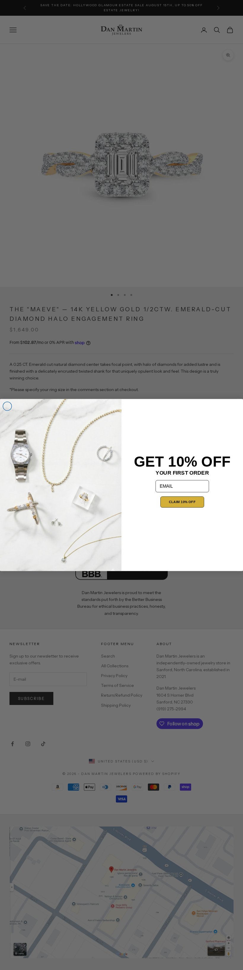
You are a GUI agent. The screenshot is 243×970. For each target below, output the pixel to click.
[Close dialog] (7, 406)
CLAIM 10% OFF (182, 502)
